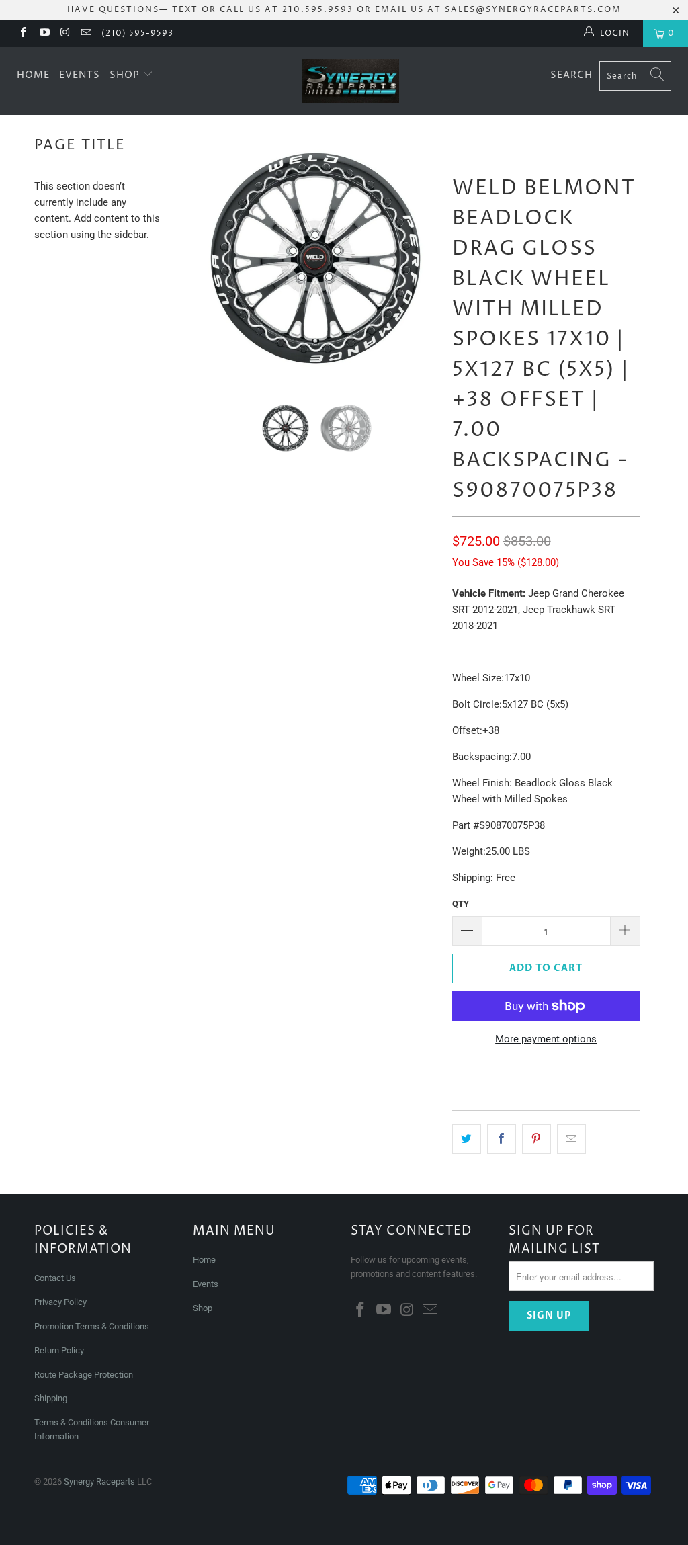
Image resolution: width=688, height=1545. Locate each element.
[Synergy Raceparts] (350, 81)
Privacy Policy (60, 1302)
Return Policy (59, 1350)
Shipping (50, 1398)
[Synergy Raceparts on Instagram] (65, 33)
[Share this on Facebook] (501, 1139)
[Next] (425, 258)
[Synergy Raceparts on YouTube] (43, 33)
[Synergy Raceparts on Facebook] (22, 33)
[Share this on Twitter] (466, 1139)
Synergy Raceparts (99, 1481)
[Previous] (205, 258)
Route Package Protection (83, 1375)
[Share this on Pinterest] (536, 1139)
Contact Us (55, 1278)
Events (79, 75)
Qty (460, 904)
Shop (126, 75)
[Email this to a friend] (571, 1139)
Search (571, 75)
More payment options (546, 1039)
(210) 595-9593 (137, 33)
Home (33, 75)
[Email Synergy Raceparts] (85, 33)
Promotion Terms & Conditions (92, 1326)
